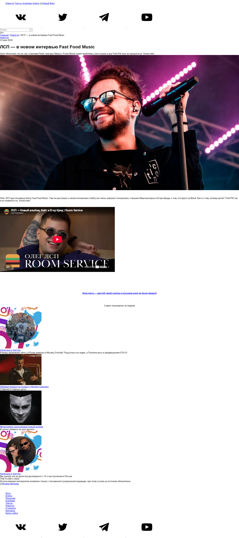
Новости (10, 3)
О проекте (11, 508)
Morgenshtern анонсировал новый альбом (21, 427)
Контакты (10, 511)
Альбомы (27, 3)
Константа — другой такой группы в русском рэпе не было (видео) (119, 293)
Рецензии (10, 498)
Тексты (18, 3)
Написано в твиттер (10, 350)
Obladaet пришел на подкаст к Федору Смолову (24, 387)
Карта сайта (12, 513)
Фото (8, 493)
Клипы (36, 3)
